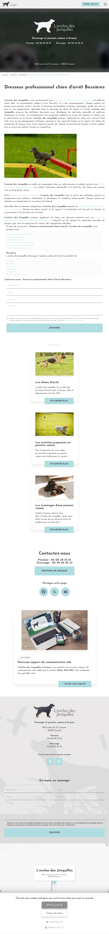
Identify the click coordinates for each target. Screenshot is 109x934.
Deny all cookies (55, 913)
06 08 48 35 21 (61, 560)
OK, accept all (55, 905)
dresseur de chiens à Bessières (24, 195)
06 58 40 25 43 (62, 562)
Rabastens (13, 272)
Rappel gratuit (91, 4)
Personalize (56, 922)
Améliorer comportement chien (21, 234)
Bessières (23, 75)
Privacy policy (55, 928)
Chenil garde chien (16, 237)
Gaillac (11, 264)
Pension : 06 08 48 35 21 (38, 43)
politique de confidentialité (73, 320)
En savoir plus (59, 401)
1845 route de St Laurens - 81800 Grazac (55, 64)
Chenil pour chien (15, 240)
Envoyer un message (54, 571)
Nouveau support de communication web (44, 662)
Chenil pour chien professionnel (21, 245)
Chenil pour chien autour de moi (21, 242)
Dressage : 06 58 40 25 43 (69, 43)
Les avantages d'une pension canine (54, 507)
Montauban (13, 269)
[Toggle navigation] (105, 4)
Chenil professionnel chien (19, 248)
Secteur (14, 75)
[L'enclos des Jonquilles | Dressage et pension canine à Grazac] (9, 4)
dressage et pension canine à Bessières (73, 100)
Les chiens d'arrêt (47, 382)
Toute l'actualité (75, 684)
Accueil (5, 75)
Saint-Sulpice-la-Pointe (18, 274)
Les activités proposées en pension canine (52, 444)
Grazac (11, 266)
